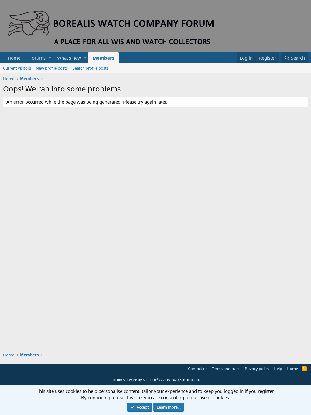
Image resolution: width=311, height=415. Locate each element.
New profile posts (52, 68)
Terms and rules (226, 368)
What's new (69, 58)
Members (103, 58)
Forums (37, 58)
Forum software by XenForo (155, 379)
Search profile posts (90, 68)
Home (14, 58)
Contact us (197, 368)
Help (278, 368)
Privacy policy (257, 368)
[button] (50, 57)
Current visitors (17, 68)
